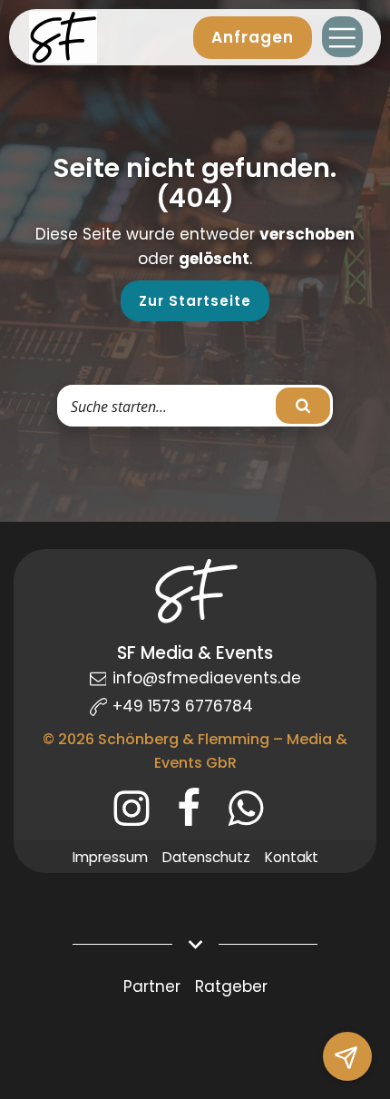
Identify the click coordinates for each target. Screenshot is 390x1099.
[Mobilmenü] (342, 36)
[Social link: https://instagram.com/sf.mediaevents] (138, 809)
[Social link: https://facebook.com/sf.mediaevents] (195, 809)
